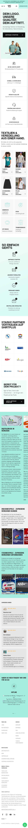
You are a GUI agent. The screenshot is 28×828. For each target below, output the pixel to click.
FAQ (17, 730)
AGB (3, 753)
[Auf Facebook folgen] (3, 814)
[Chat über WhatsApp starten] (25, 825)
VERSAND (18, 738)
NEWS (17, 735)
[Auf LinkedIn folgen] (14, 814)
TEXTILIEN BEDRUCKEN (5, 771)
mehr (25, 499)
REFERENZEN (5, 727)
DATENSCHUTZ (5, 750)
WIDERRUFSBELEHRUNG (8, 758)
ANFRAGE (18, 727)
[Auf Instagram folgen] (7, 814)
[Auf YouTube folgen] (10, 814)
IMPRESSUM (5, 756)
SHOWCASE (4, 730)
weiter (3, 495)
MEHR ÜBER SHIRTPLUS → (8, 809)
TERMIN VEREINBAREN (19, 741)
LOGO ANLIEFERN (20, 733)
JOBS (3, 725)
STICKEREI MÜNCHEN (4, 786)
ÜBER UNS (4, 733)
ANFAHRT (18, 725)
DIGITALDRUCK (5, 775)
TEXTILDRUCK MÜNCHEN (5, 781)
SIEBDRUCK (5, 778)
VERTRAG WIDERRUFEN (8, 761)
